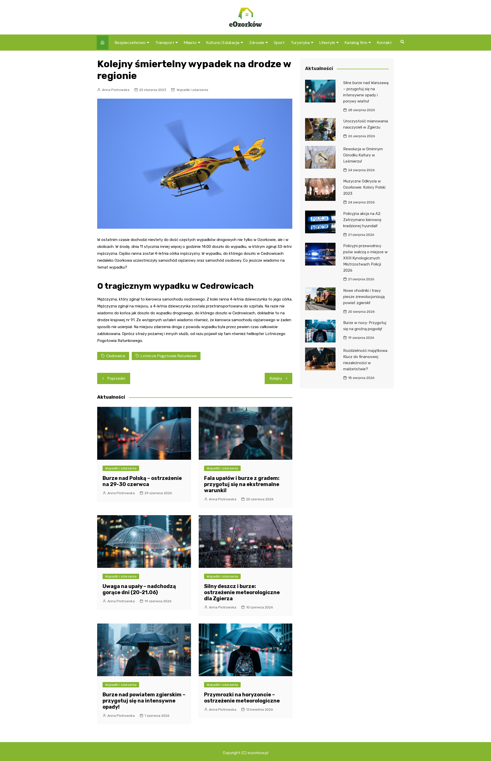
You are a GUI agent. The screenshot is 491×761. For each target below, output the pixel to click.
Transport (164, 42)
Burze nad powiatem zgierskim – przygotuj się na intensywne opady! (144, 700)
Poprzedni (116, 378)
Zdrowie (256, 42)
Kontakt (384, 42)
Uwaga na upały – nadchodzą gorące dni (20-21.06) (139, 589)
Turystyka (300, 42)
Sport (279, 42)
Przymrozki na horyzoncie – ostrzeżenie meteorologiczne (242, 697)
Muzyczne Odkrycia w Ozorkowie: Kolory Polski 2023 (364, 187)
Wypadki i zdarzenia (192, 90)
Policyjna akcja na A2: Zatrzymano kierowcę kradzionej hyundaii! (362, 219)
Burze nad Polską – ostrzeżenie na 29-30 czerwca (142, 481)
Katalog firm (356, 42)
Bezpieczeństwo (130, 42)
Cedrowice (115, 356)
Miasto (190, 42)
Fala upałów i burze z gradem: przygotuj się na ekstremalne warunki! (242, 484)
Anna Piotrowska (115, 90)
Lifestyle (327, 42)
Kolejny (276, 378)
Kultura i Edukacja (222, 42)
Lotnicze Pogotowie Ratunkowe (169, 356)
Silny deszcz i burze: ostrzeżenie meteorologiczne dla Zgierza (242, 592)
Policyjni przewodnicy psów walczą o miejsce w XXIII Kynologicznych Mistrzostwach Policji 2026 (365, 258)
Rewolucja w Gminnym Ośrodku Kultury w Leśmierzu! (363, 155)
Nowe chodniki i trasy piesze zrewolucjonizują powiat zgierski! (364, 296)
